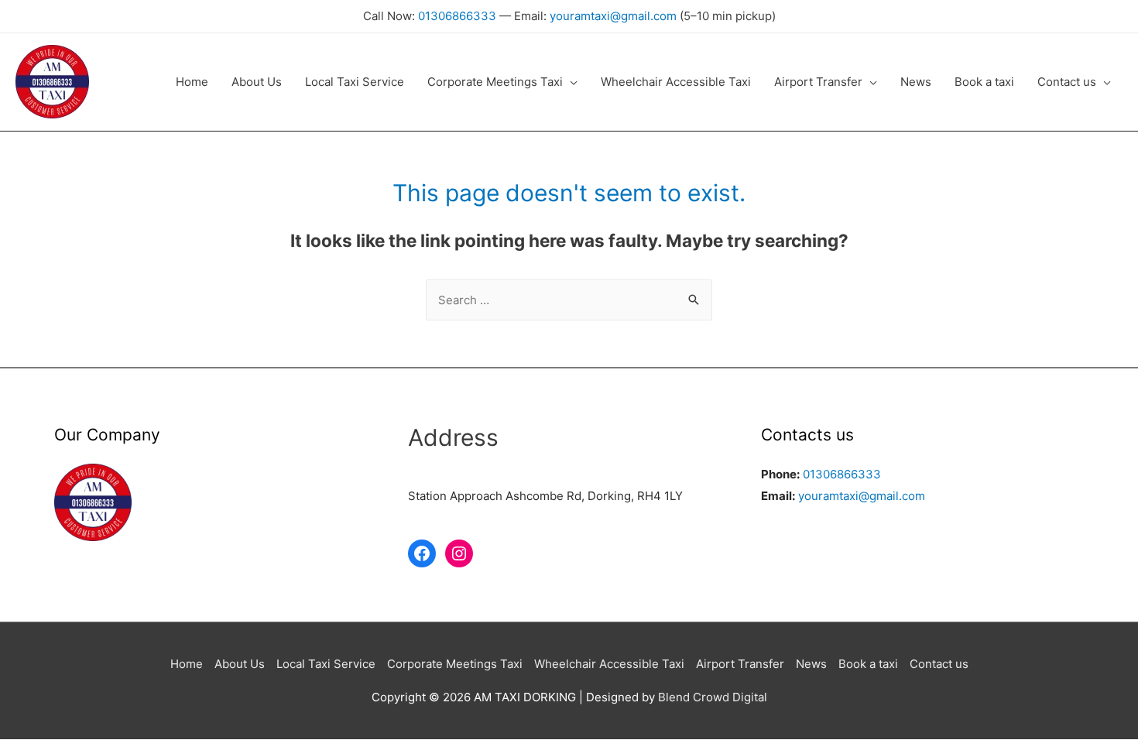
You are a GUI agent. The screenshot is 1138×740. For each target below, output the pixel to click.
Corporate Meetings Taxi (455, 663)
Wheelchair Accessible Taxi (609, 663)
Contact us (939, 663)
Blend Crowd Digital (712, 697)
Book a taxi (868, 663)
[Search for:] (569, 300)
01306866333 (457, 16)
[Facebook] (422, 553)
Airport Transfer (740, 663)
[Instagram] (459, 553)
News (811, 663)
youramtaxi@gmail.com (613, 16)
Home (186, 663)
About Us (239, 663)
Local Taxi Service (325, 663)
